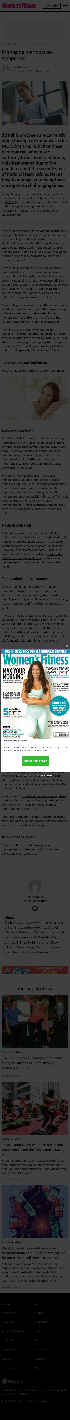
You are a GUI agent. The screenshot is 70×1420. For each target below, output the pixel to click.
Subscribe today (35, 761)
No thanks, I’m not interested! (35, 775)
